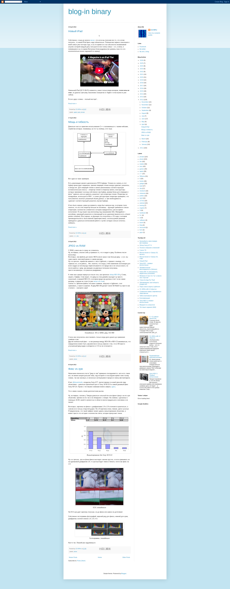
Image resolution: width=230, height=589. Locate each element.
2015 (142, 91)
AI (140, 210)
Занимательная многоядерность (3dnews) (148, 268)
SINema (142, 176)
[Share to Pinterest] (109, 109)
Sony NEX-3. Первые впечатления (153, 375)
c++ (75, 236)
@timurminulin (78, 382)
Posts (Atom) (81, 561)
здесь (113, 387)
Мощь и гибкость (78, 121)
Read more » (72, 103)
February (145, 141)
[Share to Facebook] (107, 109)
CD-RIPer (154, 30)
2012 (142, 99)
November (145, 105)
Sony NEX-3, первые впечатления (146, 301)
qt (140, 218)
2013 (142, 97)
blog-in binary (89, 12)
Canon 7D (143, 250)
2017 (142, 85)
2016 (142, 88)
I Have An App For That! (147, 280)
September (145, 110)
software (142, 220)
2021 (142, 74)
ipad (79, 112)
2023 (142, 69)
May (143, 121)
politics (142, 196)
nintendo (142, 193)
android (142, 203)
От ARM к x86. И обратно (148, 289)
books (142, 181)
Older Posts (126, 557)
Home (100, 557)
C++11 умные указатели (153, 317)
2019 (142, 80)
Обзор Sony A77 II (146, 245)
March (144, 139)
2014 (142, 94)
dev (78, 236)
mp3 (141, 198)
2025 (142, 63)
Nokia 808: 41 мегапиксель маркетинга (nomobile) (149, 272)
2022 (142, 71)
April (143, 124)
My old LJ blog (144, 51)
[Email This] (100, 109)
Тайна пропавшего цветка (148, 296)
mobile (142, 164)
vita (141, 188)
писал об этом (98, 281)
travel (141, 222)
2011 (142, 148)
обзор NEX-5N (115, 275)
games (142, 169)
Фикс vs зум (75, 368)
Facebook (143, 47)
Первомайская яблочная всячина (155, 356)
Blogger (123, 573)
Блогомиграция (145, 298)
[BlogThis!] (102, 109)
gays (141, 232)
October (144, 107)
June (143, 119)
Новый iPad (75, 31)
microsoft (142, 227)
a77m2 (142, 201)
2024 (142, 66)
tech (141, 230)
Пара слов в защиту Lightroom (150, 286)
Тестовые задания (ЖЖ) (148, 307)
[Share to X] (105, 109)
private (83, 112)
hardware (143, 213)
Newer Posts (73, 557)
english (142, 208)
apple (75, 112)
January (144, 144)
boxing (142, 205)
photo (75, 359)
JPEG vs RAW (76, 245)
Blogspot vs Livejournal (147, 305)
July (143, 116)
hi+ (141, 215)
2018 (142, 83)
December (145, 102)
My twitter (143, 49)
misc (141, 166)
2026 (142, 60)
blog (141, 225)
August (144, 113)
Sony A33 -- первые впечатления (146, 264)
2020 (142, 77)
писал (92, 40)
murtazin (142, 191)
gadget (142, 183)
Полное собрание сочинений (149, 248)
